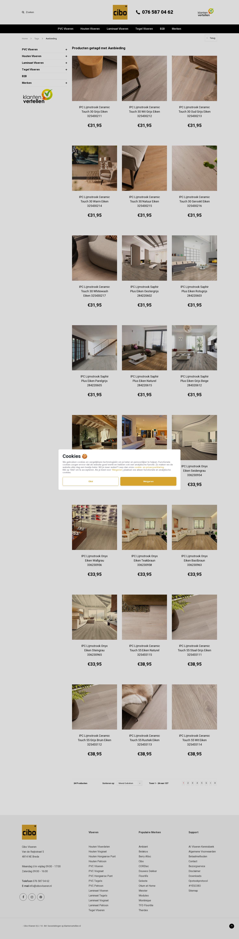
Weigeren (117, 469)
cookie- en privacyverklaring (149, 467)
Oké (90, 481)
